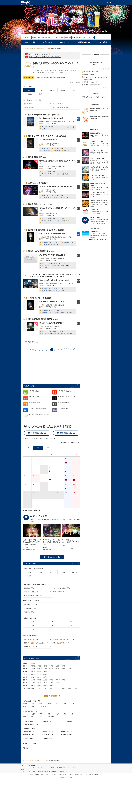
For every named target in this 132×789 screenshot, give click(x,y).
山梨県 (33, 671)
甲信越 (58, 38)
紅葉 (65, 767)
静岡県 (51, 677)
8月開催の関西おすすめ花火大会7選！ (40, 54)
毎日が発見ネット (62, 771)
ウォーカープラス (25, 767)
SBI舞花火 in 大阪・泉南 (42, 77)
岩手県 (45, 666)
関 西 (25, 680)
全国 (24, 714)
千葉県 (45, 669)
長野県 (39, 671)
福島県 (63, 666)
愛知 (70, 38)
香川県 (33, 685)
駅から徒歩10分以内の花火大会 (33, 595)
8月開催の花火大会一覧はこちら (70, 442)
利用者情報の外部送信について (95, 774)
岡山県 (39, 682)
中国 (80, 38)
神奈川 (49, 38)
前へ (33, 349)
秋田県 (51, 666)
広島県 (33, 682)
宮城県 (33, 666)
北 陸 (25, 674)
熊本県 (51, 688)
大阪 (77, 38)
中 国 (25, 682)
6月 (52, 622)
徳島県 (45, 685)
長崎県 (45, 688)
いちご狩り (33, 767)
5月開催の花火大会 (28, 731)
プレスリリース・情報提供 (63, 774)
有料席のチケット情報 (29, 743)
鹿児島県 (70, 688)
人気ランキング (67, 42)
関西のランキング (33, 639)
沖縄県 (75, 688)
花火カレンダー (48, 42)
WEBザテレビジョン (42, 771)
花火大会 (52, 767)
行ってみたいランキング (68, 721)
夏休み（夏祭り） (59, 767)
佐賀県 (39, 688)
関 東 (25, 669)
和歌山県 (29, 94)
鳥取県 (51, 682)
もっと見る (104, 87)
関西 (73, 38)
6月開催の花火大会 (47, 731)
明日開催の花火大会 (30, 612)
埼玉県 (51, 669)
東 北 (25, 666)
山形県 (57, 666)
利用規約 (31, 774)
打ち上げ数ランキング (29, 721)
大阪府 (40, 90)
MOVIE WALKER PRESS (52, 771)
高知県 (51, 685)
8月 (33, 625)
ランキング (30, 104)
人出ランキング (46, 721)
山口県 (45, 682)
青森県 (39, 666)
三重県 (45, 677)
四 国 (25, 685)
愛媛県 (39, 685)
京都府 (52, 90)
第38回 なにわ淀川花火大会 (57, 77)
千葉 (53, 38)
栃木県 (63, 669)
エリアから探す (30, 42)
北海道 (34, 38)
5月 (33, 622)
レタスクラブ (24, 771)
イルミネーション (71, 767)
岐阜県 (39, 677)
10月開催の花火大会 (67, 734)
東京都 (33, 669)
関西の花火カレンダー (30, 604)
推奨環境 (47, 774)
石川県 (33, 674)
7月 (71, 622)
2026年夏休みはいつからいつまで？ (98, 239)
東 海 (25, 677)
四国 (84, 38)
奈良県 (75, 90)
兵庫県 (63, 90)
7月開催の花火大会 (66, 731)
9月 (52, 625)
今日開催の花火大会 (83, 42)
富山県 (39, 674)
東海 (66, 38)
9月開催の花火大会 (47, 734)
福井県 (45, 674)
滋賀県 (40, 94)
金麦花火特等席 (102, 42)
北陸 (62, 38)
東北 (39, 38)
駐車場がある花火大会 (59, 592)
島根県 (57, 682)
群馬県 (57, 669)
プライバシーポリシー (39, 774)
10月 (70, 625)
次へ (70, 349)
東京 (46, 38)
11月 (33, 629)
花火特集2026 (27, 38)
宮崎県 (63, 688)
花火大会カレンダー (29, 728)
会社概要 (85, 774)
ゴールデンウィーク (45, 767)
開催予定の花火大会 (30, 588)
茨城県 (69, 669)
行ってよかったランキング (30, 724)
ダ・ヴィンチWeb (32, 771)
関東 (43, 38)
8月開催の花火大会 (28, 734)
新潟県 (45, 671)
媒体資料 (71, 774)
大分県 (57, 688)
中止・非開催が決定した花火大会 (62, 588)
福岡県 (33, 688)
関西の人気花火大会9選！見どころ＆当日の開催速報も (45, 57)
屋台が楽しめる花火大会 (31, 592)
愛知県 (33, 677)
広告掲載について (78, 774)
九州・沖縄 (90, 38)
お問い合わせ (53, 774)
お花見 (38, 767)
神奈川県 (39, 669)
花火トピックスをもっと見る (52, 557)
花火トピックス (27, 748)
